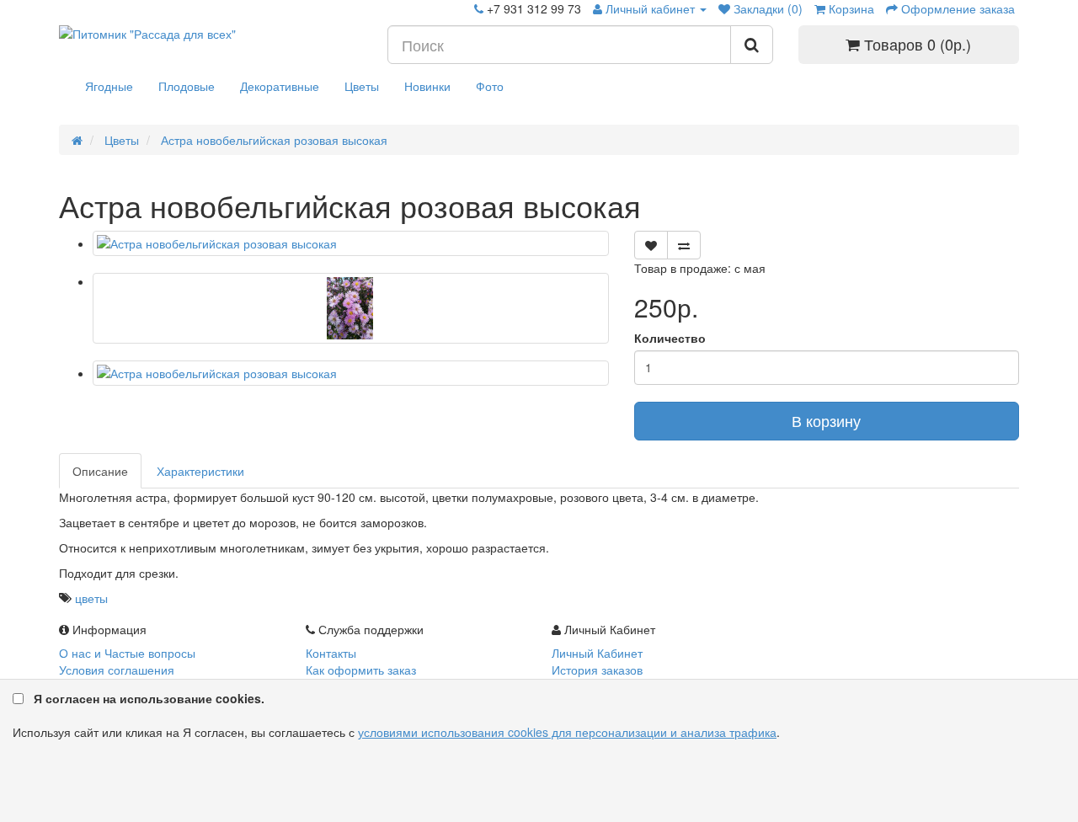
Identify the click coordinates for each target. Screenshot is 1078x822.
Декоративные (279, 85)
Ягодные (109, 85)
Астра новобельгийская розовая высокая (272, 139)
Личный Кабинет (597, 652)
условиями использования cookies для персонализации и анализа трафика (567, 731)
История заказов (597, 669)
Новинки (427, 85)
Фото (490, 85)
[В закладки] (651, 245)
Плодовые (186, 85)
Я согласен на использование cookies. (149, 698)
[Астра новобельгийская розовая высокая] (351, 243)
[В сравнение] (684, 245)
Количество (670, 337)
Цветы (361, 85)
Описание (100, 470)
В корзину (826, 420)
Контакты (331, 652)
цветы (91, 598)
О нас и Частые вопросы (127, 652)
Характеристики (200, 470)
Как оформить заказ (361, 669)
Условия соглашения (116, 669)
